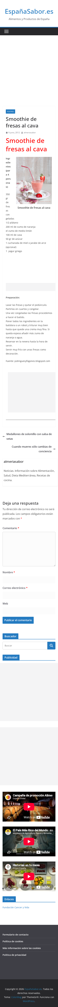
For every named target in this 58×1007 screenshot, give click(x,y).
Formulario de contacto (16, 934)
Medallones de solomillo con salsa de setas (29, 436)
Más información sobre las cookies (22, 948)
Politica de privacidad (14, 954)
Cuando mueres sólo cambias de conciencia (32, 449)
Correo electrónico (15, 588)
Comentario (11, 528)
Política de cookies (13, 941)
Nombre (9, 572)
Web (5, 603)
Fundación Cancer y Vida (16, 907)
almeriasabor (30, 132)
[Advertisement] (29, 66)
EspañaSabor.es (29, 11)
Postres (10, 111)
